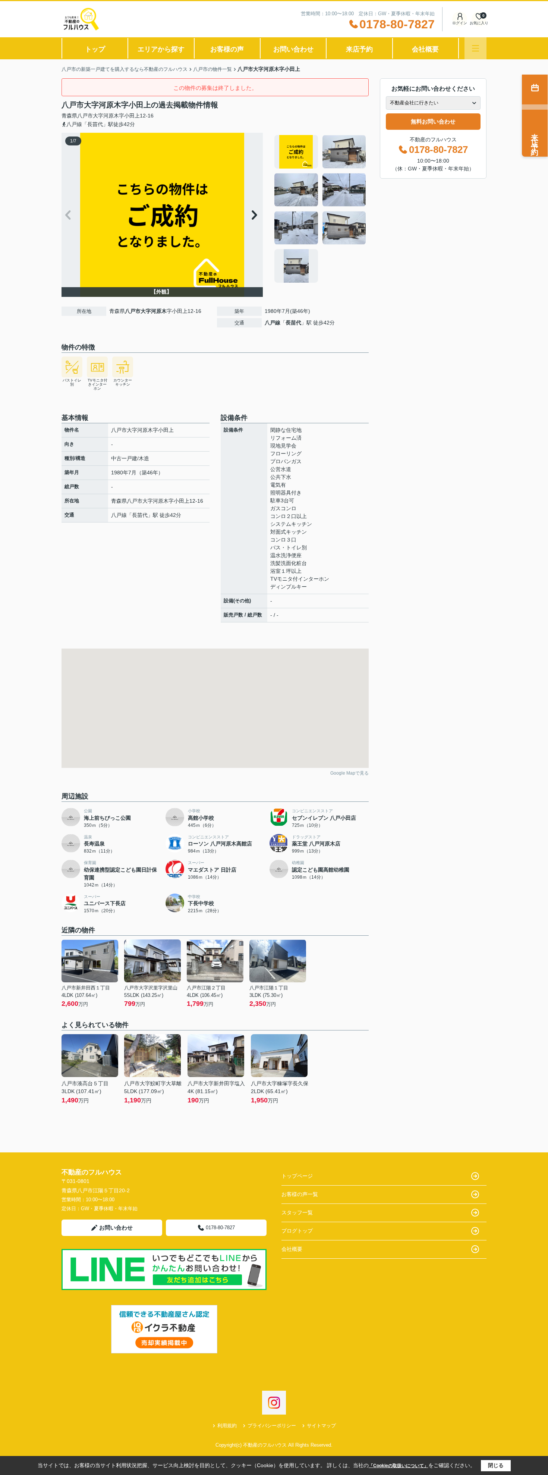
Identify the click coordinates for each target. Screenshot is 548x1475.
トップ (95, 49)
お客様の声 (227, 49)
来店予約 (359, 49)
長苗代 (293, 323)
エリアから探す (161, 49)
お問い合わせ (293, 49)
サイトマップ (321, 1425)
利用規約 (227, 1425)
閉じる (496, 1465)
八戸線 (272, 323)
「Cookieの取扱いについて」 (398, 1465)
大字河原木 (106, 116)
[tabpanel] (320, 209)
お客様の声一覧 (299, 1194)
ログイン (459, 23)
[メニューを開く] (475, 48)
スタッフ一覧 (297, 1212)
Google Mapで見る (349, 773)
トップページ (297, 1176)
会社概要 (425, 49)
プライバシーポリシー (272, 1425)
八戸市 (85, 116)
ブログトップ (297, 1231)
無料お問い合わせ (433, 121)
